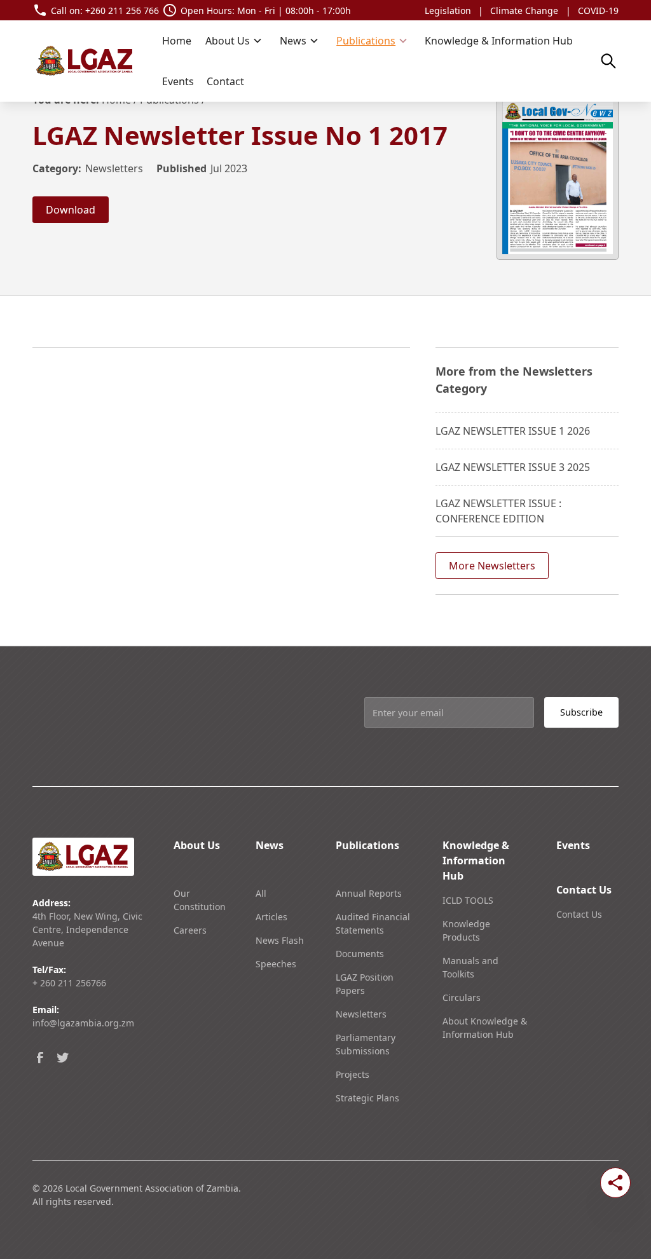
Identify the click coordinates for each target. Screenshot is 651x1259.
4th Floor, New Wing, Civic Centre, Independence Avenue (87, 929)
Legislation (448, 10)
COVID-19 (598, 10)
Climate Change (524, 10)
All (261, 893)
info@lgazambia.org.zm (83, 1023)
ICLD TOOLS (467, 900)
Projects (352, 1074)
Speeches (276, 964)
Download (70, 210)
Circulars (461, 997)
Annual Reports (369, 893)
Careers (190, 930)
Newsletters (281, 881)
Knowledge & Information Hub (499, 41)
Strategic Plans (367, 1098)
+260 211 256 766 (122, 10)
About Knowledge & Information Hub (484, 1027)
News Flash (280, 940)
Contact (225, 81)
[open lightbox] (557, 176)
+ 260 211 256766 (69, 983)
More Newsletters (492, 566)
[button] (234, 40)
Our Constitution (200, 900)
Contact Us (579, 914)
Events (178, 81)
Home (176, 41)
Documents (360, 954)
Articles (271, 917)
